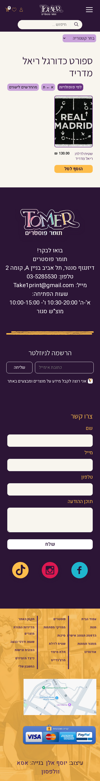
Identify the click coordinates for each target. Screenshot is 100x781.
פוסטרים (59, 619)
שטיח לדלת (57, 643)
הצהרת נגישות (24, 650)
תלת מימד (58, 652)
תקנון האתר (26, 619)
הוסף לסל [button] (73, 169)
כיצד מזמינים (24, 658)
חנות (93, 627)
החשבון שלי (26, 666)
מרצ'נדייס (58, 660)
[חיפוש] (76, 24)
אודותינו (90, 652)
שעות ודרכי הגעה (22, 641)
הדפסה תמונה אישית (81, 635)
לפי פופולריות (70, 87)
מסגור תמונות (86, 643)
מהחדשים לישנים (23, 87)
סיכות (61, 635)
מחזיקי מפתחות (54, 627)
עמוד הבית (88, 619)
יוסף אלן (56, 763)
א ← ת (48, 87)
